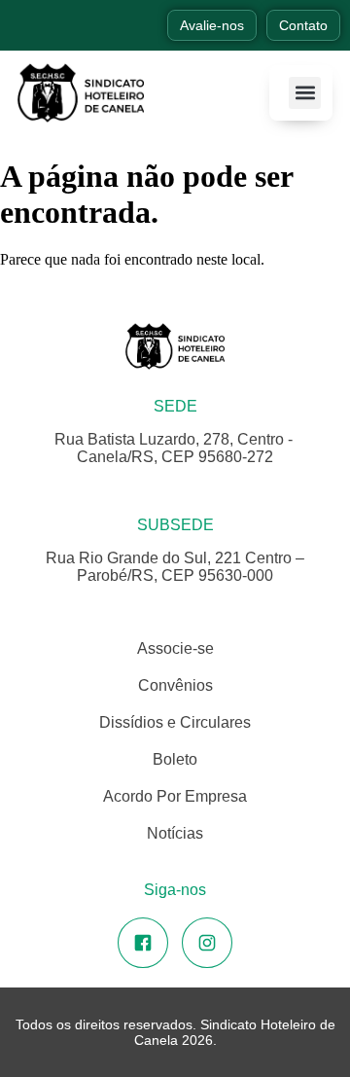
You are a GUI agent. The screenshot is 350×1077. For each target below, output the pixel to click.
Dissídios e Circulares (175, 722)
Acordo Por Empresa (175, 796)
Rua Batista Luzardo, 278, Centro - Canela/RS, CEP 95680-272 (175, 448)
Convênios (175, 685)
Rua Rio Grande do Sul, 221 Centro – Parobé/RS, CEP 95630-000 (175, 567)
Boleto (175, 759)
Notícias (175, 833)
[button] (305, 93)
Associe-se (175, 648)
